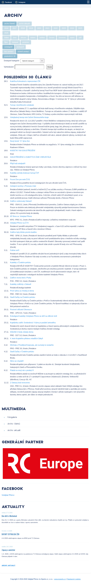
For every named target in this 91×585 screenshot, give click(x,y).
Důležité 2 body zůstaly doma (21, 332)
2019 (31, 28)
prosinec (25, 42)
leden (6, 38)
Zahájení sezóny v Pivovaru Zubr (23, 186)
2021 (47, 28)
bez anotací (8, 51)
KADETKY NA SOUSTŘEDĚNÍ (22, 150)
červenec (62, 38)
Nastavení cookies (74, 579)
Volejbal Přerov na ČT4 (19, 223)
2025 (80, 28)
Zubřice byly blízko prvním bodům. (23, 232)
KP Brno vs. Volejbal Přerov (21, 216)
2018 (23, 28)
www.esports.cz (60, 579)
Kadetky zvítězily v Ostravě (20, 284)
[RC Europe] (45, 463)
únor (15, 38)
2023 (64, 28)
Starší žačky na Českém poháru (22, 297)
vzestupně (8, 47)
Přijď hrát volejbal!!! (17, 163)
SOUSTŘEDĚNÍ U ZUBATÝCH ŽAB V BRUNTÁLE (30, 157)
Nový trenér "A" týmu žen (20, 141)
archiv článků (9, 24)
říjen (6, 42)
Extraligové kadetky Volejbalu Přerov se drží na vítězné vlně (33, 316)
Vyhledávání (9, 67)
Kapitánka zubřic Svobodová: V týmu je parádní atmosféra (33, 323)
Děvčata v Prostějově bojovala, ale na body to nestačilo (32, 345)
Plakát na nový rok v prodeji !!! (22, 370)
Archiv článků (13, 423)
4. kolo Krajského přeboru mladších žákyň (26, 338)
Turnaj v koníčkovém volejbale (22, 105)
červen (51, 38)
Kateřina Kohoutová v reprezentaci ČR (25, 81)
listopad (15, 42)
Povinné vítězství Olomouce (21, 309)
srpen (72, 38)
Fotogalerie (12, 417)
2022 (56, 28)
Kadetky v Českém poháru (20, 262)
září (80, 38)
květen (42, 38)
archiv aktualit (24, 24)
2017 (15, 28)
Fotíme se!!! (14, 250)
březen (23, 38)
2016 (6, 28)
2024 (72, 28)
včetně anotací (23, 51)
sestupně (20, 47)
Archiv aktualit (14, 430)
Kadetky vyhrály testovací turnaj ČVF (24, 173)
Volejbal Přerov (8, 495)
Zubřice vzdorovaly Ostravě (21, 201)
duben (32, 38)
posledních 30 (9, 56)
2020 (39, 28)
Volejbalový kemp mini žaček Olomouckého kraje (29, 117)
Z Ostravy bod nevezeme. (20, 383)
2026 (6, 33)
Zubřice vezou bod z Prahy (20, 278)
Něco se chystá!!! (17, 361)
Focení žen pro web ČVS (20, 179)
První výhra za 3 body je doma (22, 291)
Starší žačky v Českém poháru (22, 352)
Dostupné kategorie (11, 61)
